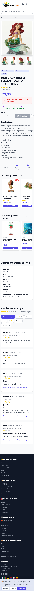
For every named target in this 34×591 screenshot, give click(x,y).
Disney (3, 463)
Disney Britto (5, 489)
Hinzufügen (12, 205)
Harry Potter (4, 465)
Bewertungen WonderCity (9, 556)
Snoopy (3, 470)
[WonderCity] (8, 578)
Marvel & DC (5, 468)
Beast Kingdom (5, 504)
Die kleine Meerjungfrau (22, 71)
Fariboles (4, 507)
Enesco (5, 281)
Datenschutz (5, 551)
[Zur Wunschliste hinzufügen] (32, 115)
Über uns (4, 554)
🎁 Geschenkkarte (6, 520)
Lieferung (4, 530)
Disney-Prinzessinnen (7, 71)
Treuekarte (4, 544)
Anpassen (5, 588)
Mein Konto (4, 523)
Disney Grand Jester (7, 494)
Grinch (3, 473)
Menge (3, 112)
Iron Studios (5, 512)
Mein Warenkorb (6, 525)
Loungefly (4, 484)
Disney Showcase (6, 491)
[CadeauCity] (2, 578)
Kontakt (3, 528)
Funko (3, 509)
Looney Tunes (5, 475)
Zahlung (3, 549)
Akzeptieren (22, 588)
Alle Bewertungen (8, 317)
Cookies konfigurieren (7, 535)
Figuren (4, 73)
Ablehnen (13, 588)
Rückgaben (4, 533)
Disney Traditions (8, 276)
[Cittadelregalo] (5, 578)
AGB (2, 546)
